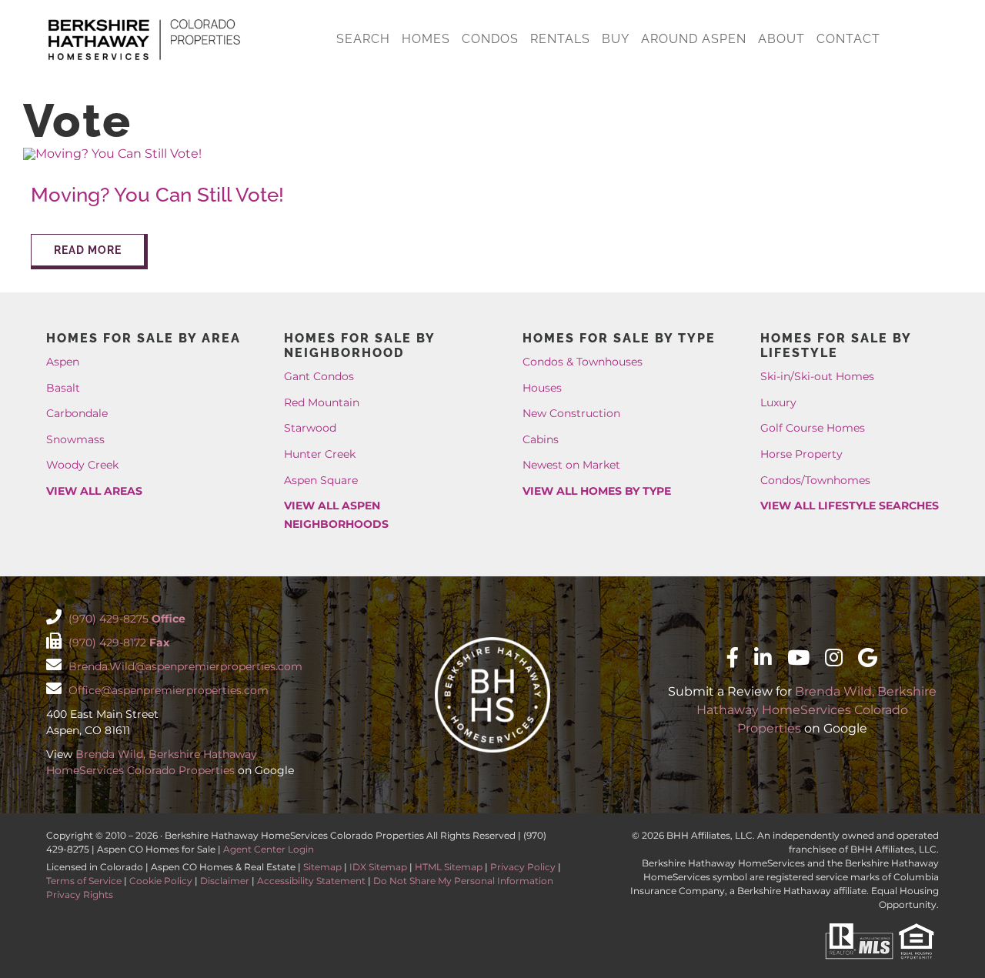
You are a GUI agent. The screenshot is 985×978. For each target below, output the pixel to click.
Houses (542, 388)
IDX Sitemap (378, 867)
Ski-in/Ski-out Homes (817, 376)
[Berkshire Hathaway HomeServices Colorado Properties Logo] (144, 21)
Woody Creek (82, 465)
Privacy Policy (523, 867)
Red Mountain (321, 402)
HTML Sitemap (448, 867)
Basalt (63, 388)
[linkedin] (763, 657)
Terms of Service (84, 880)
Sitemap (322, 867)
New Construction (571, 413)
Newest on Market (571, 465)
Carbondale (77, 413)
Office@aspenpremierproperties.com (167, 690)
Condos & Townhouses (583, 362)
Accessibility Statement (311, 880)
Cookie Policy (160, 880)
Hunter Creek (320, 454)
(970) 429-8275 (125, 619)
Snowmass (75, 439)
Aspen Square (321, 480)
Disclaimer (224, 880)
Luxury (778, 402)
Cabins (541, 439)
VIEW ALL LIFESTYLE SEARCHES (849, 505)
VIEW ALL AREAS (94, 491)
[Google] (867, 657)
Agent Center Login (268, 849)
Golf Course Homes (812, 428)
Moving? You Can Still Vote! (157, 194)
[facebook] (732, 657)
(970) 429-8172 (117, 642)
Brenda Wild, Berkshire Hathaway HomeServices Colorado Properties (816, 710)
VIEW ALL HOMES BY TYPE (597, 491)
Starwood (310, 428)
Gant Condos (319, 376)
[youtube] (798, 657)
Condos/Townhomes (815, 480)
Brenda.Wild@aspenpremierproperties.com (183, 666)
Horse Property (801, 454)
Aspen (62, 362)
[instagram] (834, 657)
